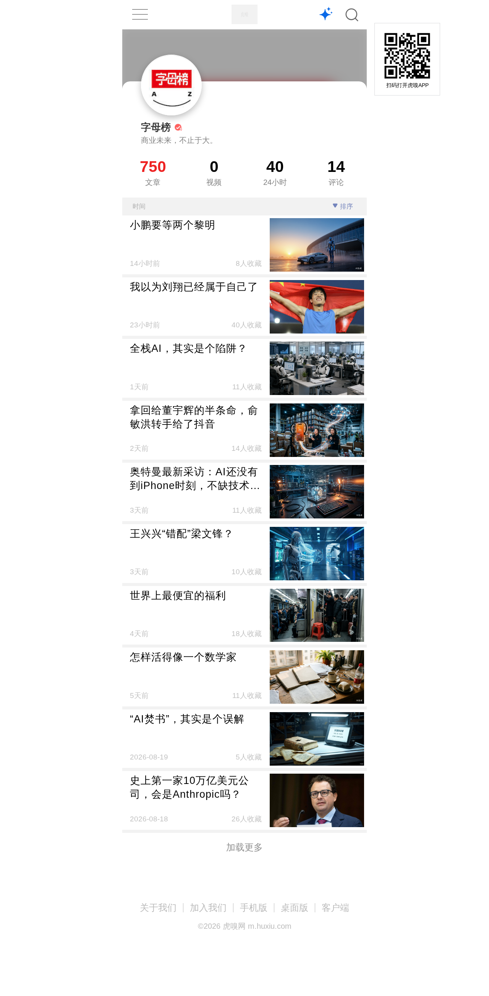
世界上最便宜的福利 (178, 595)
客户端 (335, 907)
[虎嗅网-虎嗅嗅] (326, 14)
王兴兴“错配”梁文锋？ (182, 533)
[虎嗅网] (244, 14)
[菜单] (139, 14)
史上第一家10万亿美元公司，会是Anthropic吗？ (189, 787)
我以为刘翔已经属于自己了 (194, 287)
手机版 (253, 907)
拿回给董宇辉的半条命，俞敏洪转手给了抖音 (194, 417)
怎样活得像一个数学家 (183, 657)
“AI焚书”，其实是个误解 (187, 719)
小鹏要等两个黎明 (172, 225)
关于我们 (158, 907)
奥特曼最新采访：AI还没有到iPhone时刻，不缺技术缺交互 (195, 479)
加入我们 (208, 907)
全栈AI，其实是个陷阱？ (189, 348)
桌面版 (294, 907)
